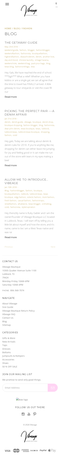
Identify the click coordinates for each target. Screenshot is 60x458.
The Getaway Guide (21, 42)
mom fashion (48, 197)
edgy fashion (20, 197)
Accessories (8, 359)
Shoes (5, 363)
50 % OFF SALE (9, 366)
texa (33, 66)
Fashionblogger (17, 190)
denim (38, 56)
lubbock (45, 128)
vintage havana (41, 60)
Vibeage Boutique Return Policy (18, 310)
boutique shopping (13, 125)
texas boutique (27, 128)
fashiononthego (22, 66)
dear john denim (12, 128)
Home (8, 28)
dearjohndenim (27, 56)
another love (48, 56)
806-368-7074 (17, 290)
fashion (27, 28)
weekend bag (24, 63)
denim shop (47, 122)
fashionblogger (43, 50)
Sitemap (6, 324)
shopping (45, 132)
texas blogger (34, 203)
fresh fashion (10, 200)
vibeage (27, 122)
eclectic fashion (34, 197)
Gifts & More (8, 338)
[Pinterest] (34, 414)
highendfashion (12, 56)
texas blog (9, 66)
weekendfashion (12, 53)
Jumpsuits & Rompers (13, 355)
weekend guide (11, 50)
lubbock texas (11, 132)
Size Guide (7, 307)
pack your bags (38, 63)
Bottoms (6, 352)
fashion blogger (30, 125)
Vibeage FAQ (8, 314)
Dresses (6, 348)
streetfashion (10, 203)
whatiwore (22, 203)
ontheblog (46, 203)
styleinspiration (28, 207)
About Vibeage (9, 303)
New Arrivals (8, 341)
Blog (17, 28)
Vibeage (33, 424)
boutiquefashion (39, 53)
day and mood (11, 60)
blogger (31, 50)
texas (38, 128)
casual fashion (24, 200)
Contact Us (7, 317)
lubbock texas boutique (28, 132)
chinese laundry (26, 60)
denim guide (17, 122)
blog (48, 63)
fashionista (26, 53)
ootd (15, 135)
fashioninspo (38, 200)
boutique (37, 122)
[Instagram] (23, 414)
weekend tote (11, 63)
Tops (4, 345)
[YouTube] (29, 414)
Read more (11, 96)
